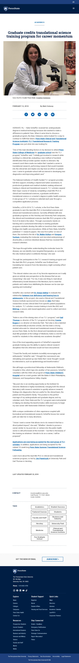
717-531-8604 (44, 495)
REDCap (16, 309)
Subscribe (52, 559)
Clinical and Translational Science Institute (58, 530)
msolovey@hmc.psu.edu (39, 493)
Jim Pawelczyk (42, 458)
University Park (58, 524)
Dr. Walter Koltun (44, 234)
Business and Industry (58, 518)
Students (58, 512)
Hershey (39, 524)
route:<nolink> (36, 497)
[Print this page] (53, 114)
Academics (40, 22)
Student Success (58, 507)
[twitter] (32, 115)
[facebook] (26, 115)
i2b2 (49, 301)
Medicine (39, 530)
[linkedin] (39, 115)
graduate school (44, 152)
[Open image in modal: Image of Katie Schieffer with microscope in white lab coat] (39, 68)
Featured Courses (39, 512)
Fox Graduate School (39, 538)
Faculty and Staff (40, 518)
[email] (46, 115)
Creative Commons (43, 98)
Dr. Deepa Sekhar (41, 293)
